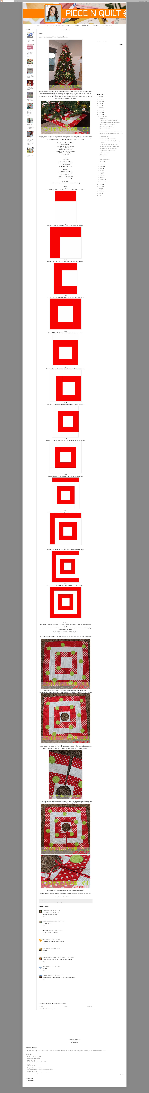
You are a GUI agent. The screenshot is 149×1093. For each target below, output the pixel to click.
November (102, 118)
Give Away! (29, 65)
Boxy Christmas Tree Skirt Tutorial (53, 37)
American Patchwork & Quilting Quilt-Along (110, 122)
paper (86, 692)
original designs (59, 902)
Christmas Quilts (46, 902)
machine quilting (31, 1050)
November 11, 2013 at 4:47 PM (57, 921)
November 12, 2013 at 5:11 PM (53, 966)
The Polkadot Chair (32, 1071)
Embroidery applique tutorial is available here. (65, 633)
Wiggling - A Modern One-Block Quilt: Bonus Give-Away (30, 112)
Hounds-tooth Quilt (104, 136)
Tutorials (55, 1050)
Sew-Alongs (96, 25)
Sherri (44, 948)
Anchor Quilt (103, 157)
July (101, 168)
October (102, 161)
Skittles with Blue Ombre (105, 129)
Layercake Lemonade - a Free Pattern (108, 138)
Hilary (44, 966)
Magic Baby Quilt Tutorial (30, 100)
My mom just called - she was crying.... (30, 76)
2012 (100, 184)
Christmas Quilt (103, 154)
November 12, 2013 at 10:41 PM (55, 975)
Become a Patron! (66, 29)
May (101, 173)
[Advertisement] (108, 57)
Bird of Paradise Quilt (104, 159)
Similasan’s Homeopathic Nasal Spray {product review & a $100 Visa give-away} (30, 138)
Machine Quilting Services (56, 25)
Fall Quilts (86, 1050)
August (101, 166)
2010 (100, 188)
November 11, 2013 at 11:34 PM (53, 948)
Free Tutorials (75, 25)
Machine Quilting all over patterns (107, 124)
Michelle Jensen (46, 921)
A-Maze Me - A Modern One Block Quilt (109, 144)
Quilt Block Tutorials (107, 25)
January (102, 181)
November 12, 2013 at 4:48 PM (67, 957)
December (102, 116)
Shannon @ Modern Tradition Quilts (51, 957)
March (101, 177)
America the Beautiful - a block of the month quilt (111, 131)
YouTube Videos (86, 25)
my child (74, 1050)
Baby (63, 1050)
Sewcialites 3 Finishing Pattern (33, 1058)
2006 (100, 195)
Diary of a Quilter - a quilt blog (34, 1067)
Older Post (89, 1006)
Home (38, 25)
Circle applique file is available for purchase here (65, 631)
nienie (28, 1064)
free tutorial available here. (84, 893)
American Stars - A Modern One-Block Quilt (109, 120)
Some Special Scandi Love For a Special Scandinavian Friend (40, 1069)
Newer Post (41, 1006)
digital (80, 692)
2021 (100, 96)
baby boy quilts (80, 1050)
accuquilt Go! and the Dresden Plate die (55, 628)
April (101, 175)
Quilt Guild (90, 1050)
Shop (67, 25)
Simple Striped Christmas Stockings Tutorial (109, 146)
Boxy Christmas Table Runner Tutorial (108, 148)
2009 (100, 191)
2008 (100, 193)
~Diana (44, 910)
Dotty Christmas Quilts (105, 152)
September (102, 164)
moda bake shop (68, 1050)
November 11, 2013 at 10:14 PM (53, 939)
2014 (100, 112)
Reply (44, 916)
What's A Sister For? (31, 1065)
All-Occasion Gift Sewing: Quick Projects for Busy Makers (39, 1072)
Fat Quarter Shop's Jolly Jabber (35, 1056)
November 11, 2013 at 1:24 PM (53, 910)
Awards (104, 1050)
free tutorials (52, 902)
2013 (100, 114)
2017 (100, 105)
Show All (121, 1074)
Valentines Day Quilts (97, 1050)
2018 (100, 103)
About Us (45, 25)
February (102, 179)
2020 (100, 99)
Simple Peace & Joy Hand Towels (107, 126)
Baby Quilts (59, 1050)
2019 (100, 101)
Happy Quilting (31, 1060)
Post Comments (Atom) (50, 1008)
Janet (44, 939)
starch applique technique (77, 636)
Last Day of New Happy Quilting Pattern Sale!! (37, 1061)
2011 (100, 186)
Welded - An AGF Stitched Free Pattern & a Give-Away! (30, 126)
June (101, 170)
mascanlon (45, 975)
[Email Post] (42, 900)
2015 (100, 110)
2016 (100, 107)
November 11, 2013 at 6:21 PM (55, 930)
